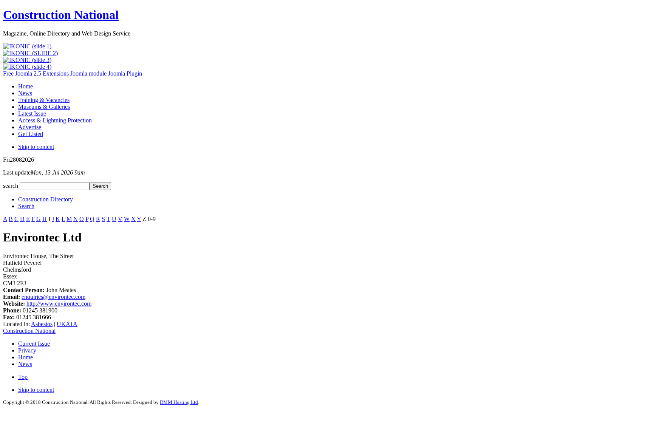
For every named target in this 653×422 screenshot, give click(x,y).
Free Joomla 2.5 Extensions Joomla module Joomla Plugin (72, 73)
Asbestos (42, 324)
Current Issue (34, 343)
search (11, 185)
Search (26, 206)
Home (25, 357)
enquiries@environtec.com (53, 297)
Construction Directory (45, 199)
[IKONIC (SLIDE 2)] (30, 53)
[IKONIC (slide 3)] (27, 60)
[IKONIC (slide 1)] (27, 46)
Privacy (27, 350)
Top (23, 377)
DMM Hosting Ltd (179, 402)
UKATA (67, 324)
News (25, 364)
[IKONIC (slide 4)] (27, 66)
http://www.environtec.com (58, 303)
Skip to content (36, 147)
